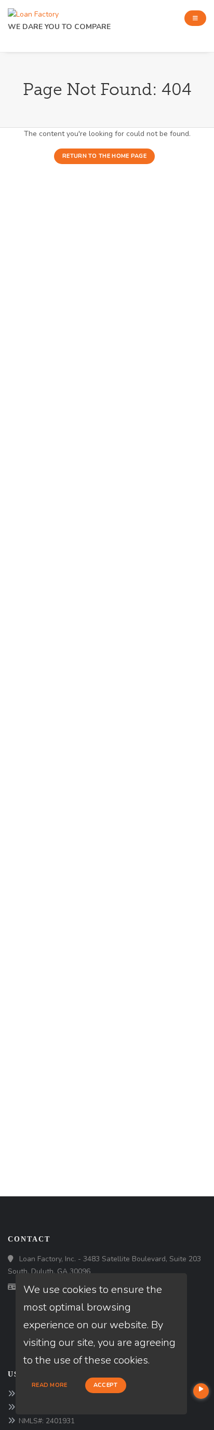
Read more (50, 1385)
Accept (105, 1385)
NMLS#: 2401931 (47, 1421)
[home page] (33, 12)
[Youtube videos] (201, 1391)
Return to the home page (104, 156)
